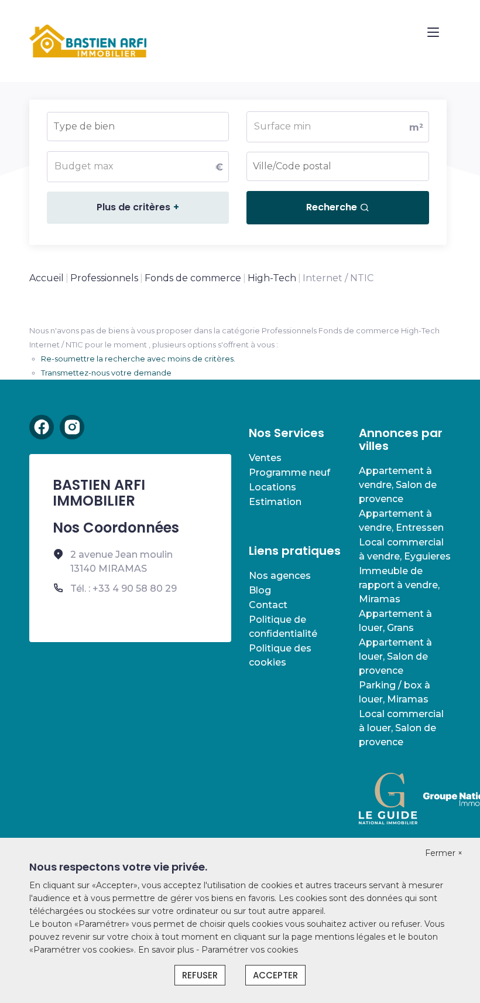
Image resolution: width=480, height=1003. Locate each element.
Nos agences (280, 575)
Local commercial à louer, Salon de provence (401, 728)
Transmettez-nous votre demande (106, 372)
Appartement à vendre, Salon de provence (398, 484)
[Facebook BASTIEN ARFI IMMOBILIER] (41, 427)
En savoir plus (167, 949)
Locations (272, 487)
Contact (268, 604)
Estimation (275, 501)
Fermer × (443, 853)
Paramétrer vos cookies (249, 949)
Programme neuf (289, 472)
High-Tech (272, 278)
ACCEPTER (275, 975)
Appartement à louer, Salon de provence (395, 656)
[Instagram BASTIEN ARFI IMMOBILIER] (72, 427)
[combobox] (138, 126)
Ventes (265, 457)
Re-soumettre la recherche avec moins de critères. (138, 358)
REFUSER (200, 975)
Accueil (46, 278)
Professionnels (104, 278)
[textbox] (116, 122)
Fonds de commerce (193, 278)
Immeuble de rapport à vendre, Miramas (399, 585)
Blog (260, 590)
